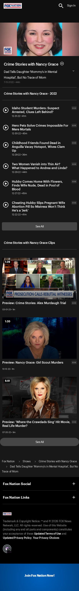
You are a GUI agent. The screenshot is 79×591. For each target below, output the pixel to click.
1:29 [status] (7, 261)
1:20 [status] (7, 321)
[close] (74, 437)
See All (39, 226)
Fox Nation (8, 461)
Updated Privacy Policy (17, 538)
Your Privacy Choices (46, 538)
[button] (61, 6)
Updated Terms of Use (47, 533)
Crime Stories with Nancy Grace (31, 64)
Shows (26, 461)
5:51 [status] (7, 380)
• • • (74, 108)
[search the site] (61, 6)
